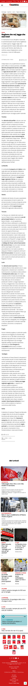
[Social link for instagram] (22, 1)
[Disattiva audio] (25, 616)
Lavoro (13, 12)
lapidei (6, 438)
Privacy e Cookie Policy (14, 683)
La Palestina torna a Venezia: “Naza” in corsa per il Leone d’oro (20, 546)
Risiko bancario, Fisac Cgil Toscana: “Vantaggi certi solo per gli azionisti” (6, 548)
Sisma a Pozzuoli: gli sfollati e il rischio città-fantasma (12, 622)
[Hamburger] (2, 5)
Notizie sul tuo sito (14, 680)
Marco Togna (4, 487)
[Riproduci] (3, 616)
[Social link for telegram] (26, 1)
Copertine (9, 12)
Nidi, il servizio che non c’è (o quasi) (12, 630)
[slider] (13, 616)
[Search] (15, 1)
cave (10, 438)
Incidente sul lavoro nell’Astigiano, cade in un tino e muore (20, 578)
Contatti (3, 1)
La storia (14, 681)
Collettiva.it (14, 661)
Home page (4, 12)
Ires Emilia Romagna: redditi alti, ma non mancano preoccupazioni (7, 578)
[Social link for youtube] (24, 1)
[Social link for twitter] (18, 1)
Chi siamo (14, 675)
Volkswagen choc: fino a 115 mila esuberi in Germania (13, 484)
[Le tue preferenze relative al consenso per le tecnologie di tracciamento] (25, 683)
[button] (20, 60)
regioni (3, 439)
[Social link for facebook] (20, 1)
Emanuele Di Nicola (18, 551)
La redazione (9, 1)
